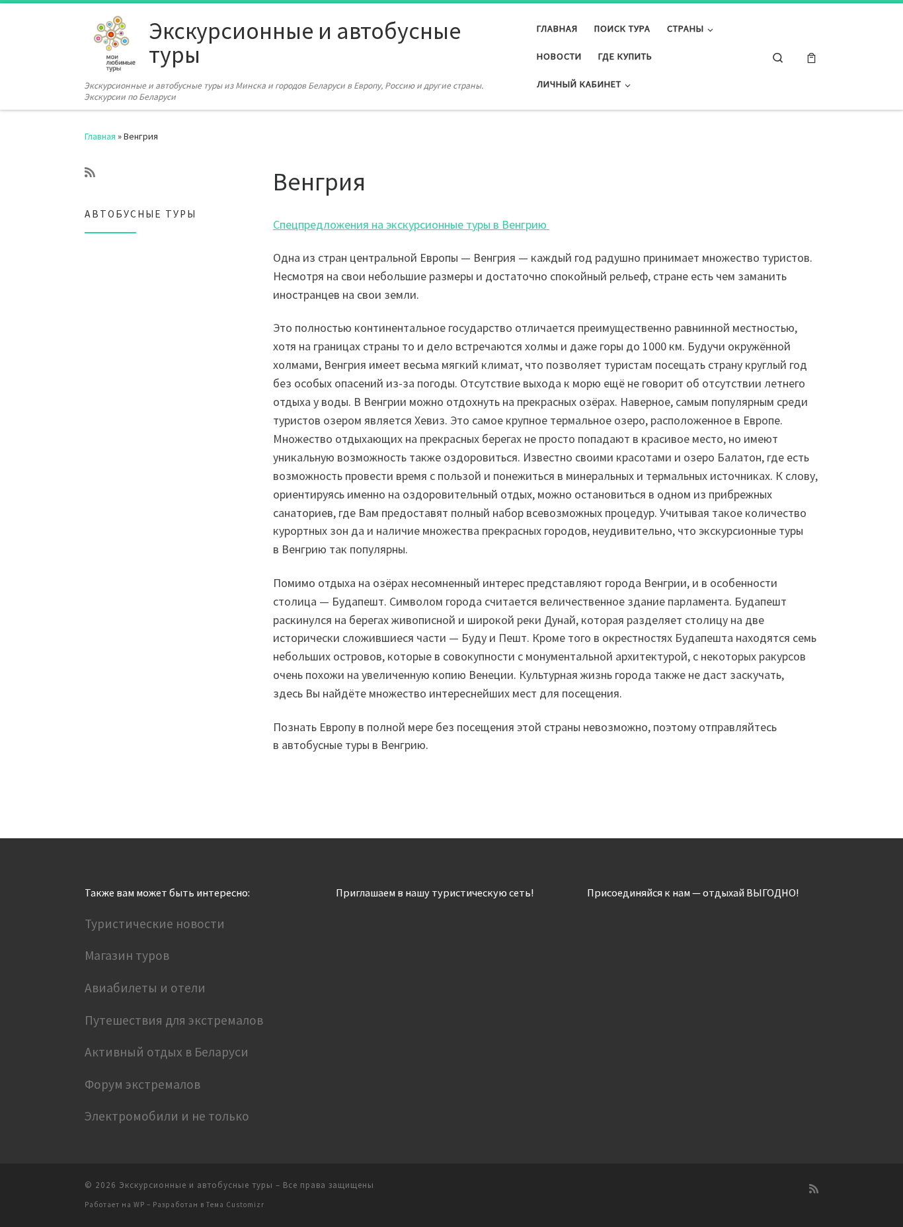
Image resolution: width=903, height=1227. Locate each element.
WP (139, 1204)
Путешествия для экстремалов (174, 1020)
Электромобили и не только (167, 1116)
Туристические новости (155, 923)
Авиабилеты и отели (145, 988)
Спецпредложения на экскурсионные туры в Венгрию (411, 224)
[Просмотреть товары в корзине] (811, 56)
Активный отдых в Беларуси (167, 1052)
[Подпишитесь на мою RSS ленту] (90, 172)
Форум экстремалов (142, 1084)
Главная (100, 136)
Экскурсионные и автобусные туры (196, 1185)
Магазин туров (127, 955)
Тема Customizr (235, 1204)
